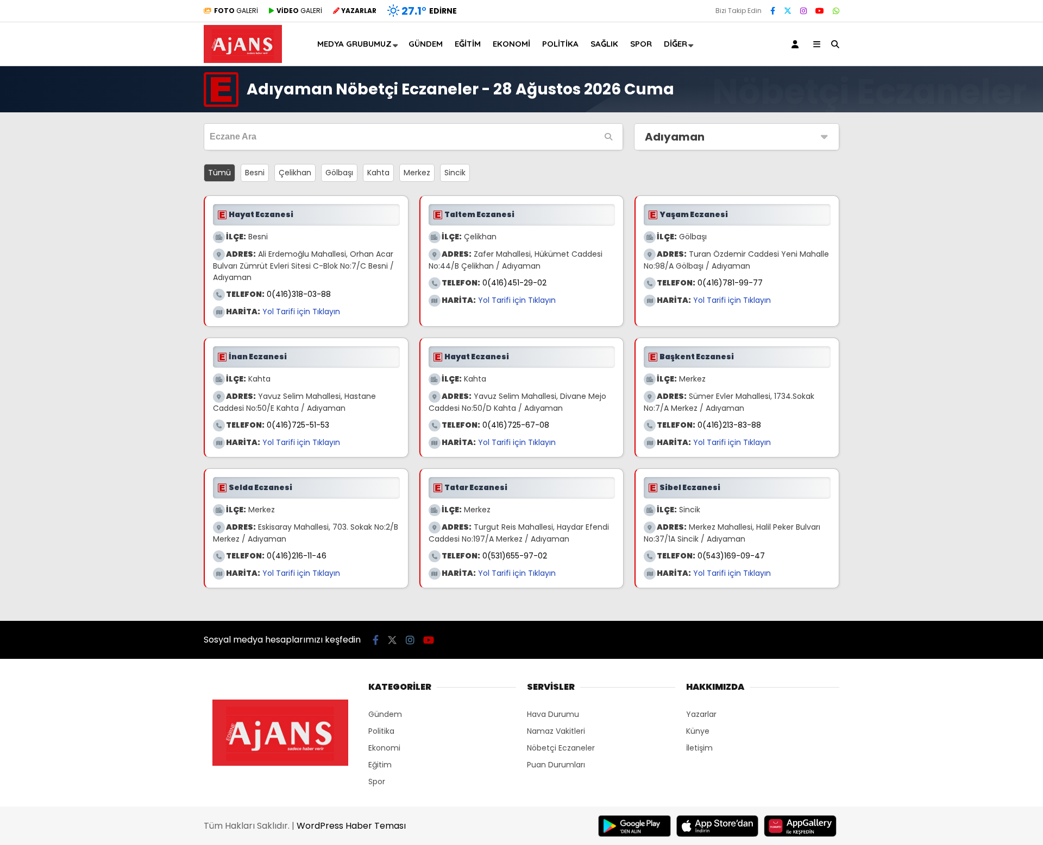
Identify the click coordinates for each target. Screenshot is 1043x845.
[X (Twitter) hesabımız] (787, 10)
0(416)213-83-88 (729, 425)
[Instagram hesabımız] (803, 10)
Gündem (426, 44)
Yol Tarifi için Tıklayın (301, 311)
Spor (641, 44)
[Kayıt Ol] (796, 44)
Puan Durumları (556, 764)
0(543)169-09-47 (731, 555)
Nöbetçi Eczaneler (561, 747)
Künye (697, 731)
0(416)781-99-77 (730, 282)
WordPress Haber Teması (351, 825)
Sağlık (604, 44)
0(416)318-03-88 (299, 294)
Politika (560, 44)
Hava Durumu (553, 714)
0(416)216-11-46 (296, 555)
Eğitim (468, 44)
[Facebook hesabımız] (772, 10)
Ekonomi (511, 44)
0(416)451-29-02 (514, 282)
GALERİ (236, 10)
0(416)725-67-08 (515, 425)
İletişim (699, 747)
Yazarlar (701, 714)
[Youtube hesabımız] (819, 10)
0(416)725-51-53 (298, 425)
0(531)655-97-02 (514, 555)
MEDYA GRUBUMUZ (354, 44)
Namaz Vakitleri (556, 731)
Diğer (675, 44)
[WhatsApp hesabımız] (836, 10)
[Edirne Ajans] (243, 60)
